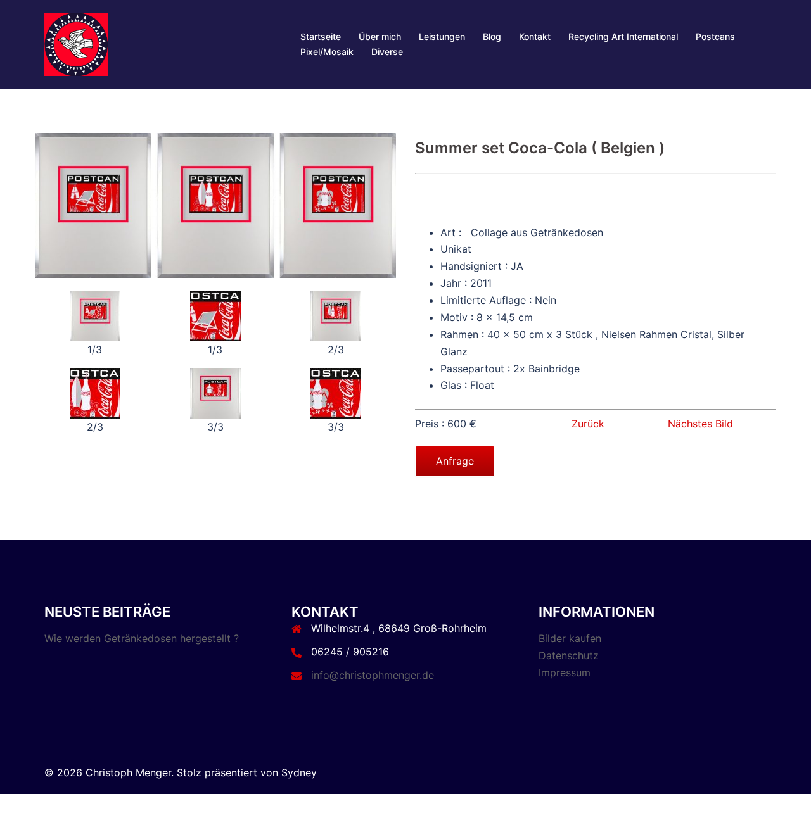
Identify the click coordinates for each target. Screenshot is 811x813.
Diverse (387, 51)
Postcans (715, 36)
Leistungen (442, 36)
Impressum (565, 672)
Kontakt (535, 36)
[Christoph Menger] (76, 43)
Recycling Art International (623, 36)
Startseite (320, 36)
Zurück (588, 423)
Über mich (380, 36)
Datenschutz (569, 655)
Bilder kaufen (570, 638)
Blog (492, 36)
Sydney (299, 772)
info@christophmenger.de (372, 675)
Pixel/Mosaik (327, 51)
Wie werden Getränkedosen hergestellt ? (141, 638)
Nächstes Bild (700, 423)
